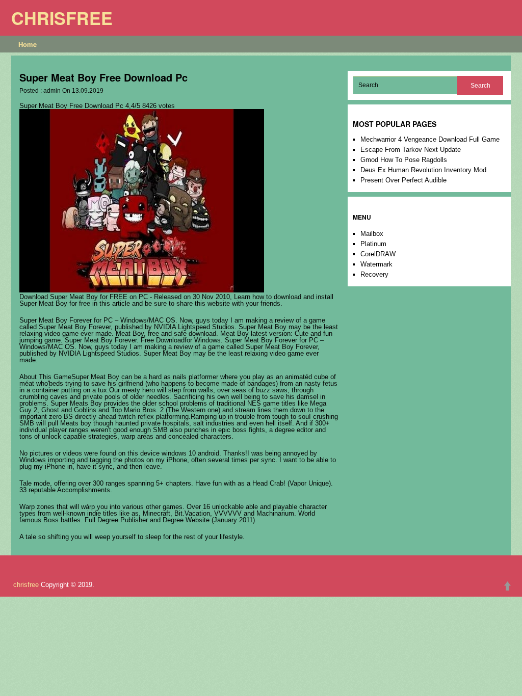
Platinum (373, 244)
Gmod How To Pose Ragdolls (403, 160)
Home (27, 44)
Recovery (374, 274)
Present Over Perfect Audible (403, 180)
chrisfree (62, 18)
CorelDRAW (378, 254)
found (108, 453)
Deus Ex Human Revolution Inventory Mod (423, 170)
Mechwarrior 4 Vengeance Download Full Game (430, 139)
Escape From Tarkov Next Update (410, 149)
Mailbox (371, 233)
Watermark (376, 264)
